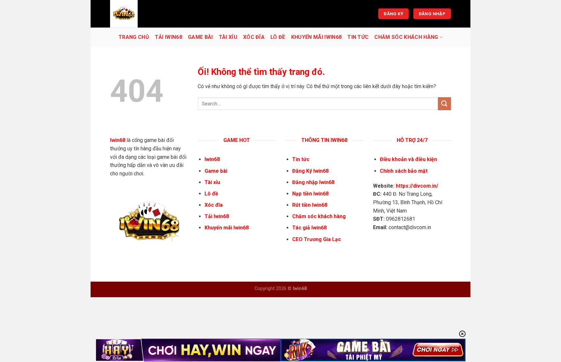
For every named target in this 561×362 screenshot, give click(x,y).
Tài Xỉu (228, 37)
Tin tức (357, 37)
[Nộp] (444, 103)
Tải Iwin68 (168, 37)
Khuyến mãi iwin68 (316, 37)
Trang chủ (133, 37)
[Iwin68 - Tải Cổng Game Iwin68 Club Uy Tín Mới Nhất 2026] (142, 14)
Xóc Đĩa (254, 37)
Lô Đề (277, 37)
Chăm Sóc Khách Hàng (406, 37)
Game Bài (200, 37)
